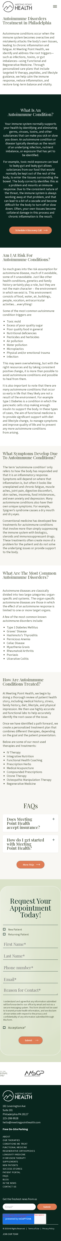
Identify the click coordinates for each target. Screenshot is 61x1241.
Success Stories (12, 1168)
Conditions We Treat (15, 1143)
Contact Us (9, 1186)
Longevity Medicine (14, 1154)
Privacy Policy (48, 1228)
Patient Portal (12, 1172)
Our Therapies (11, 1140)
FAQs (5, 1175)
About (6, 1136)
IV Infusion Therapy (14, 1158)
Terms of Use (33, 1228)
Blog (6, 1179)
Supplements (10, 1161)
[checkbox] (30, 932)
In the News (9, 1183)
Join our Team (10, 1234)
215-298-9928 (10, 1118)
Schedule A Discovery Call (28, 230)
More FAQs (28, 864)
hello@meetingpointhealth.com (21, 1122)
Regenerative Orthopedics (19, 1150)
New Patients (10, 1165)
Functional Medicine (15, 1147)
